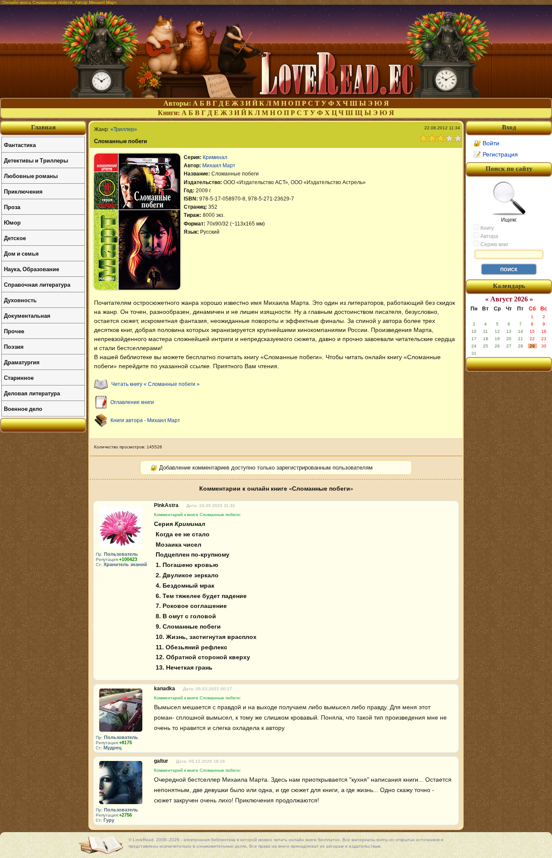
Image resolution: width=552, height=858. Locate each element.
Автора (488, 236)
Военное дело (23, 408)
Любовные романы (31, 176)
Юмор (12, 222)
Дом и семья (21, 253)
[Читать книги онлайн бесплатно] (276, 95)
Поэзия (14, 346)
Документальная (27, 315)
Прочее (14, 331)
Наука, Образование (31, 269)
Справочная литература (37, 284)
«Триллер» (123, 129)
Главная (43, 127)
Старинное (19, 377)
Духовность (20, 300)
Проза (12, 207)
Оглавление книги (132, 402)
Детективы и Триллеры (36, 160)
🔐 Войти (486, 143)
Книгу (486, 228)
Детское (15, 238)
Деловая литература (32, 393)
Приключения (23, 191)
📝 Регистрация (496, 154)
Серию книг (493, 244)
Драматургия (22, 362)
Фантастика (20, 145)
